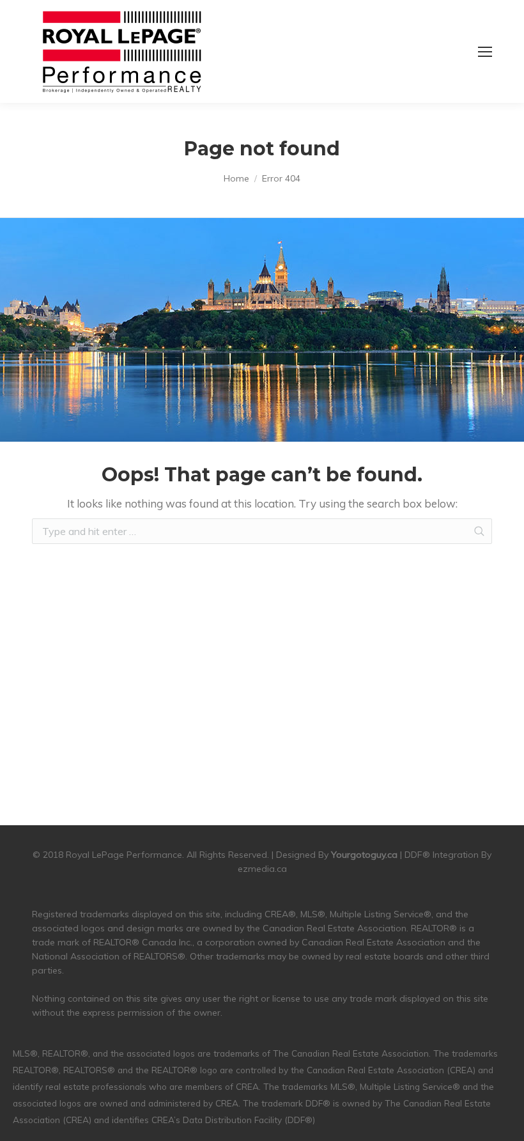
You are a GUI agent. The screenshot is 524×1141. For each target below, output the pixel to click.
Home (236, 178)
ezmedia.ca (262, 868)
